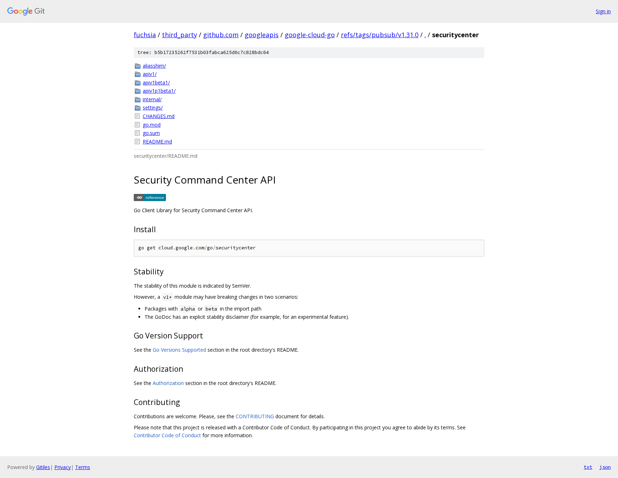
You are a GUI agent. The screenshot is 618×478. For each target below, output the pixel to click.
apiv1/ (150, 73)
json (605, 467)
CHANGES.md (159, 116)
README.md (157, 141)
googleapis (262, 34)
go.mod (152, 124)
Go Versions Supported (179, 349)
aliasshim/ (154, 65)
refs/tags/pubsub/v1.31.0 (379, 34)
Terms (82, 467)
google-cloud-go (310, 34)
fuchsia (145, 34)
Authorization (168, 383)
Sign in (603, 11)
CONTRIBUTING (255, 416)
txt (588, 467)
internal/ (152, 99)
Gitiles (43, 467)
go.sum (151, 133)
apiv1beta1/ (156, 82)
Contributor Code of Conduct (167, 435)
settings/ (153, 107)
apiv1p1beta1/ (159, 90)
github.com (221, 34)
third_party (179, 34)
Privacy (62, 467)
